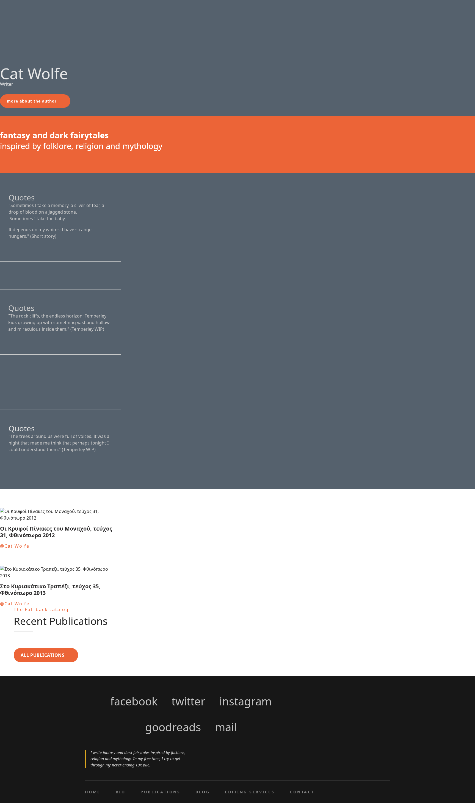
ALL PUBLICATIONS (42, 655)
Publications (160, 791)
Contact (302, 791)
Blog (202, 791)
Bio (120, 791)
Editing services (250, 791)
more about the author (32, 101)
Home (93, 791)
